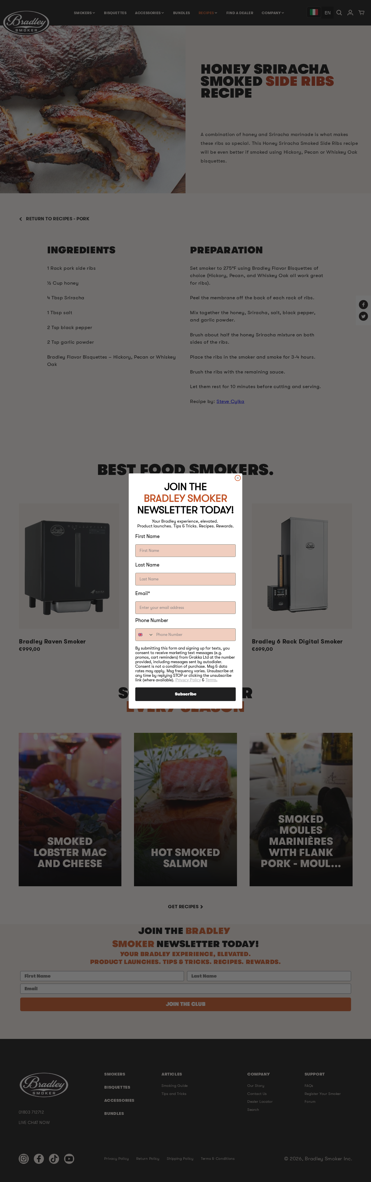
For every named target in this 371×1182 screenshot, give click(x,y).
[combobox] (145, 635)
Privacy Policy (188, 680)
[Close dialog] (237, 477)
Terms (210, 680)
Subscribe (185, 694)
